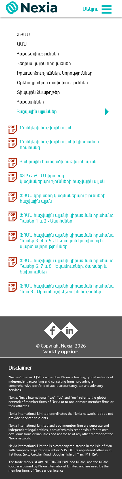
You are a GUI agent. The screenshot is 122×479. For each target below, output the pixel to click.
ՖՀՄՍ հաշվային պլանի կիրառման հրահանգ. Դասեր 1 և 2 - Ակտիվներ (67, 218)
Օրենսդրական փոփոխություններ (52, 83)
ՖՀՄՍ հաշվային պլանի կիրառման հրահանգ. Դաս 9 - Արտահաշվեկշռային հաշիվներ (67, 289)
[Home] (31, 7)
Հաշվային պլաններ (37, 112)
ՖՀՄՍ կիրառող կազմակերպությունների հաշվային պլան (63, 198)
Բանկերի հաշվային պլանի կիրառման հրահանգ (59, 144)
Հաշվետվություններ (38, 54)
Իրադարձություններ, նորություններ (54, 73)
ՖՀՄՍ (23, 35)
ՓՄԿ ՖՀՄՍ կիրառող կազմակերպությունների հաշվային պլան (62, 178)
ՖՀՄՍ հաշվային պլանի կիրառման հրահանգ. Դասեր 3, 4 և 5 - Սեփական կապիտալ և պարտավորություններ (67, 240)
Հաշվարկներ (30, 102)
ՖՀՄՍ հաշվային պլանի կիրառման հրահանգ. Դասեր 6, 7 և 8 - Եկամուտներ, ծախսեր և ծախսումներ (67, 266)
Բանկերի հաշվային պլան (46, 128)
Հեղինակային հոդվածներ (44, 63)
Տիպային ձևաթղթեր (38, 92)
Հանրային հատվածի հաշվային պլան (58, 162)
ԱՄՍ (22, 44)
